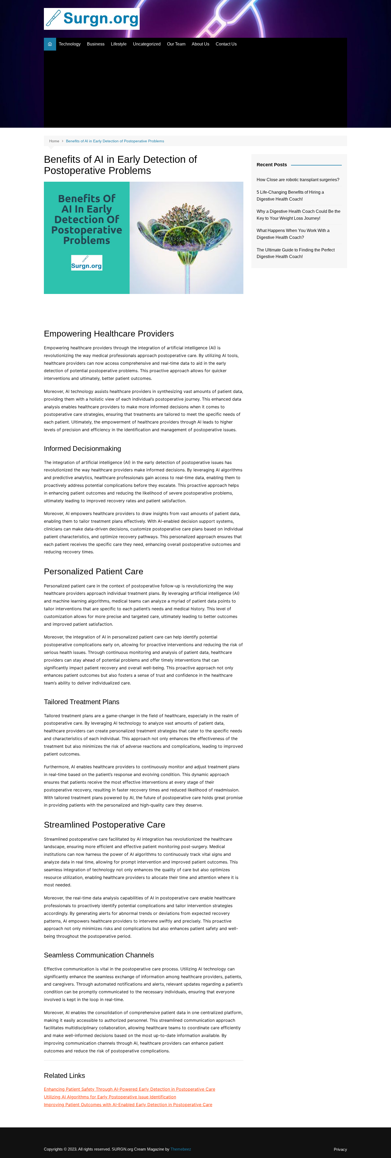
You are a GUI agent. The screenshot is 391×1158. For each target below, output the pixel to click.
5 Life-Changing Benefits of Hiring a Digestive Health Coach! (290, 195)
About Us (200, 44)
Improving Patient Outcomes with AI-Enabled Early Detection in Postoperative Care (128, 1104)
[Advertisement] (195, 90)
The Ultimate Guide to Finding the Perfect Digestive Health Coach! (296, 253)
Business (96, 44)
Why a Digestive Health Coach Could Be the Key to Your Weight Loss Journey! (298, 215)
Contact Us (226, 44)
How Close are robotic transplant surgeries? (298, 179)
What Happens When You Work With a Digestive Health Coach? (293, 234)
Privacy (340, 1149)
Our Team (176, 44)
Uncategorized (147, 44)
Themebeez (180, 1149)
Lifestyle (119, 44)
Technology (70, 44)
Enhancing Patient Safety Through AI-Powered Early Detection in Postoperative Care (129, 1089)
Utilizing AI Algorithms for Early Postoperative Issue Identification (110, 1096)
